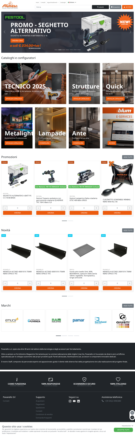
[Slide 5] (75, 50)
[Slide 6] (78, 50)
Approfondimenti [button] (52, 2)
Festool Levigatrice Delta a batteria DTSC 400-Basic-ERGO (83, 199)
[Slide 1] (59, 50)
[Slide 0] (56, 50)
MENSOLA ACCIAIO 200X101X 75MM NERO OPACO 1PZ (117, 273)
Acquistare (40, 401)
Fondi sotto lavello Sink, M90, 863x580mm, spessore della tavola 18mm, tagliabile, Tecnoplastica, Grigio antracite (83, 275)
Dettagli (17, 176)
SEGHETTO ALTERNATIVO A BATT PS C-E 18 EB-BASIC (17, 197)
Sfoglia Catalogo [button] (14, 99)
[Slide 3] (67, 50)
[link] (10, 5)
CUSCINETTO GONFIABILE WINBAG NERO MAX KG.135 (116, 201)
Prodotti (100, 7)
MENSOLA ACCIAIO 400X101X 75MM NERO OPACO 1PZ (17, 273)
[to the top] (132, 417)
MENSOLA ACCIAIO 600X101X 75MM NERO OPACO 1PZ (50, 273)
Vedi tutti (128, 157)
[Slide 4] (71, 50)
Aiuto (37, 2)
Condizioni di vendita (44, 414)
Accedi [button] (112, 143)
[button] (58, 335)
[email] (132, 413)
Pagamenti (40, 404)
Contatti (43, 2)
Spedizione (40, 407)
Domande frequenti (44, 418)
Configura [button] (44, 143)
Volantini (116, 7)
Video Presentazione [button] (20, 38)
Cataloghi (63, 2)
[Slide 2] (63, 50)
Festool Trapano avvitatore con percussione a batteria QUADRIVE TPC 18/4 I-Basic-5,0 (49, 200)
